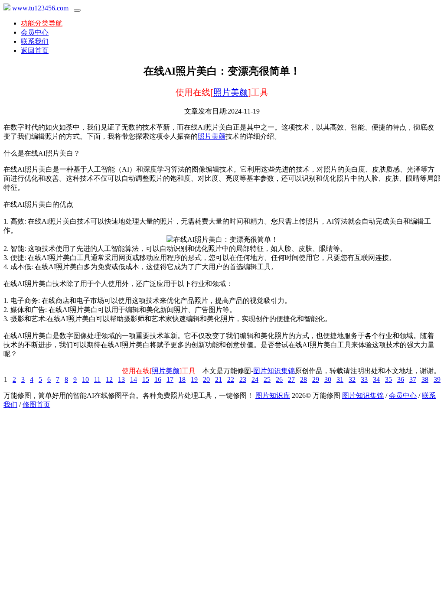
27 (291, 379)
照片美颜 (230, 92)
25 (267, 379)
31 (339, 379)
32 (352, 379)
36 (400, 379)
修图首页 (36, 404)
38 (424, 379)
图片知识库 (272, 395)
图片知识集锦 (274, 370)
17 (169, 379)
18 (182, 379)
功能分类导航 (41, 23)
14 (133, 379)
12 (109, 379)
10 (85, 379)
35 (388, 379)
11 (97, 379)
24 (254, 379)
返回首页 (35, 50)
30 (327, 379)
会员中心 (35, 32)
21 (218, 379)
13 (121, 379)
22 (230, 379)
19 (194, 379)
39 (437, 379)
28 (303, 379)
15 (145, 379)
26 (279, 379)
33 (364, 379)
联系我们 (35, 41)
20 (206, 379)
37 (412, 379)
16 (157, 379)
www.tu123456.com (40, 8)
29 (315, 379)
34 (376, 379)
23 (242, 379)
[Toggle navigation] (77, 10)
